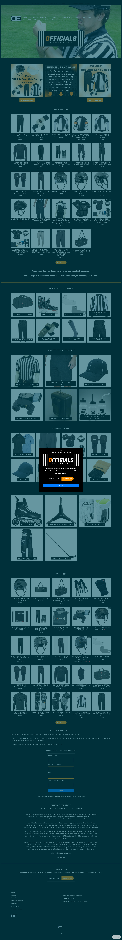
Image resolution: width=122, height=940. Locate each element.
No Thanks (61, 485)
